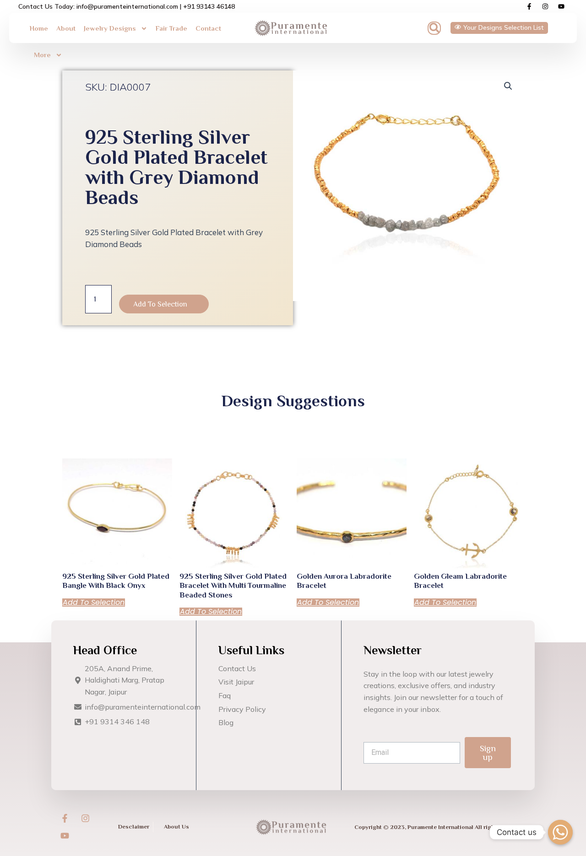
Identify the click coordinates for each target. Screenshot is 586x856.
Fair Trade (171, 28)
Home (39, 28)
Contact (208, 28)
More (42, 55)
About (66, 28)
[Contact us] (560, 832)
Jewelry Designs (110, 28)
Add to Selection (160, 304)
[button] (434, 28)
